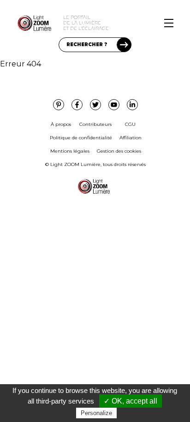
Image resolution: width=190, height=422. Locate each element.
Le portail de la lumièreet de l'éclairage (86, 22)
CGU (130, 124)
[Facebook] (77, 104)
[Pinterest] (58, 104)
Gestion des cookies (119, 151)
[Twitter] (95, 104)
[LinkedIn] (132, 104)
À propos (61, 124)
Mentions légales (69, 151)
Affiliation (130, 138)
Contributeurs (95, 124)
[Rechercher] (124, 44)
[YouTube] (113, 104)
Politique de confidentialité (81, 138)
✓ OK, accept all (130, 401)
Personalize (96, 413)
